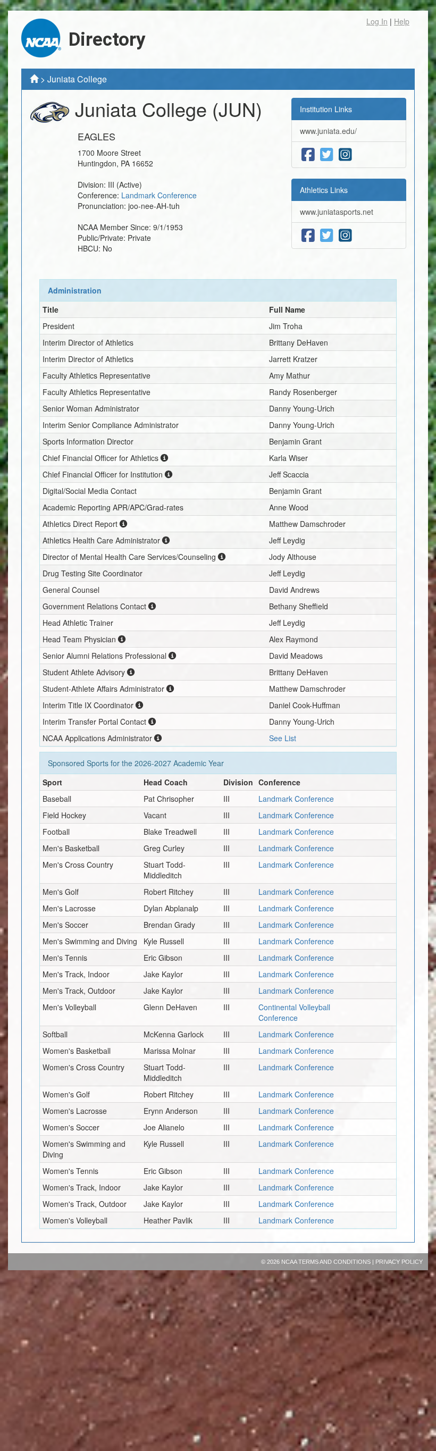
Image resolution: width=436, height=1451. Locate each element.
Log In (377, 21)
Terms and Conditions (334, 1262)
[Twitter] (326, 154)
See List (282, 738)
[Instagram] (345, 154)
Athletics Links (324, 189)
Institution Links (326, 109)
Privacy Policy (399, 1262)
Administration (75, 290)
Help (401, 21)
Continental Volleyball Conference (294, 1012)
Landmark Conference (159, 195)
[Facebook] (308, 154)
